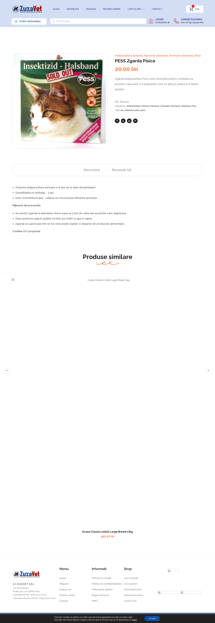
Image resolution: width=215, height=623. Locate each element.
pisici (142, 110)
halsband (129, 110)
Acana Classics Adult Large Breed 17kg (107, 531)
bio (122, 110)
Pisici (198, 55)
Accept (152, 618)
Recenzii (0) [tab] (121, 170)
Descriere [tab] (92, 170)
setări (134, 620)
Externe (138, 55)
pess (137, 110)
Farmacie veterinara (156, 55)
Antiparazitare (123, 55)
